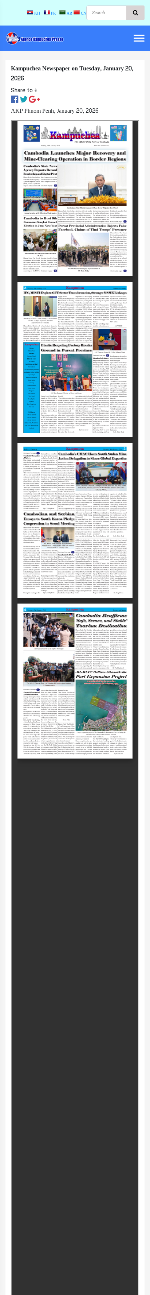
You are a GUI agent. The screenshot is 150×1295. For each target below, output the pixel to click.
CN (83, 13)
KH (37, 13)
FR (54, 13)
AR (69, 13)
